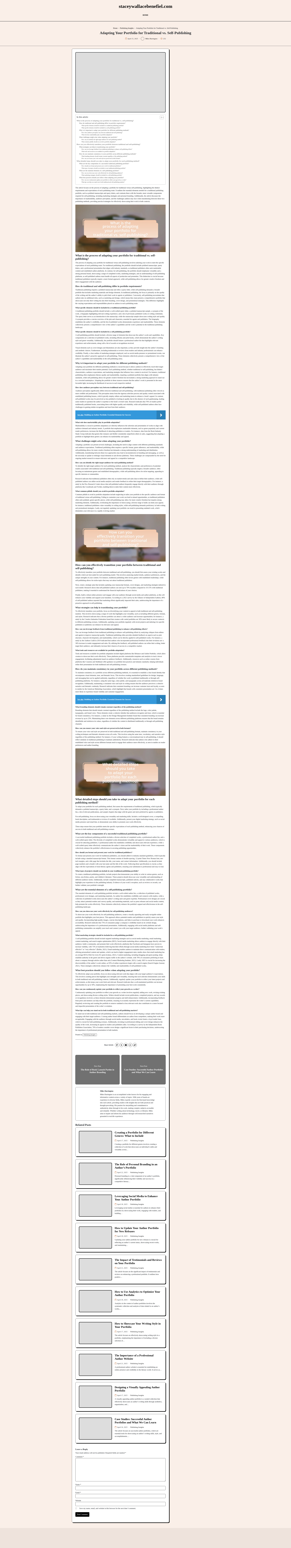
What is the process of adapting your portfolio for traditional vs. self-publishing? (105, 121)
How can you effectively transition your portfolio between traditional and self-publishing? (108, 144)
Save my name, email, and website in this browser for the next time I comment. (107, 1508)
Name (78, 1485)
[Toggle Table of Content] (160, 117)
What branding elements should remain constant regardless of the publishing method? (104, 156)
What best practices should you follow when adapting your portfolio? (101, 177)
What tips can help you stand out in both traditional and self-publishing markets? (103, 182)
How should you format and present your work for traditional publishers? (101, 166)
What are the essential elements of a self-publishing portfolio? (99, 171)
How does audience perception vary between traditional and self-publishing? (102, 132)
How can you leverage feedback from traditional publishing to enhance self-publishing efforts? (107, 149)
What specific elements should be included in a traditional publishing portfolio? (103, 125)
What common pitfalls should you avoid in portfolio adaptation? (99, 142)
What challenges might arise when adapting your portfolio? (98, 137)
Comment (79, 1457)
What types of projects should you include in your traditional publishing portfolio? (104, 168)
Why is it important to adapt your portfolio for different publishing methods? (104, 130)
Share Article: (109, 1045)
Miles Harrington (151, 39)
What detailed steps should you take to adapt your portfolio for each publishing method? (108, 161)
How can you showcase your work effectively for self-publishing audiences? (102, 173)
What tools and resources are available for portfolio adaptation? (98, 151)
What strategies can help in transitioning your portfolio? (97, 147)
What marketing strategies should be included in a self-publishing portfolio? (102, 175)
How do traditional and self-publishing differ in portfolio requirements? (102, 123)
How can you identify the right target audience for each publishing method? (102, 139)
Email (78, 1493)
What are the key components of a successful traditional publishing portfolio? (104, 163)
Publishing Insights (90, 1035)
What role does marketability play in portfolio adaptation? (97, 135)
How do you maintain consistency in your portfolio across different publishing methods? (107, 154)
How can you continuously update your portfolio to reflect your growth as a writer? (104, 180)
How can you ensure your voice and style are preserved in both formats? (101, 158)
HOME (145, 15)
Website (78, 1500)
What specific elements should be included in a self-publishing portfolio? (101, 128)
